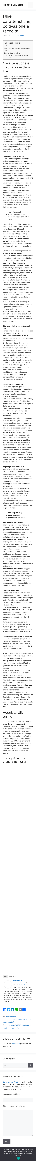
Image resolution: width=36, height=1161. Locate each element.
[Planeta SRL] (8, 988)
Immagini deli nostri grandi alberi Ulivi (19, 56)
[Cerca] (30, 1065)
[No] (34, 1154)
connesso (16, 1043)
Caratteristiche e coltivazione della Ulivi (17, 49)
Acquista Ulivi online (12, 53)
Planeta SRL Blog (13, 4)
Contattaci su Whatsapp (12, 1082)
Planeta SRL (18, 981)
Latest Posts (13, 976)
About (5, 976)
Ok (18, 1158)
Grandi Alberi (10, 1016)
